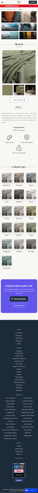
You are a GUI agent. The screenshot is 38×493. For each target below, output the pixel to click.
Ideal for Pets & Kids (19, 366)
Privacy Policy (19, 449)
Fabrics (9, 9)
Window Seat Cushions (10, 438)
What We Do (19, 338)
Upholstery (19, 341)
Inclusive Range (28, 37)
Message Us (19, 335)
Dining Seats (10, 407)
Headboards (10, 412)
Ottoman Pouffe (10, 415)
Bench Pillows (28, 398)
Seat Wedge (10, 427)
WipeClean (10, 37)
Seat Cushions (28, 424)
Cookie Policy (19, 451)
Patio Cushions (27, 418)
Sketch (15, 9)
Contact (19, 446)
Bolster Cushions (10, 401)
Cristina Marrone (19, 361)
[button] (2, 2)
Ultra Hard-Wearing (19, 382)
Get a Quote (19, 333)
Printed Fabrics (19, 377)
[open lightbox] (19, 66)
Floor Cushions (27, 407)
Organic (19, 372)
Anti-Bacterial (19, 353)
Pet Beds (10, 421)
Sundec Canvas (19, 380)
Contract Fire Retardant (19, 358)
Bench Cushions (10, 398)
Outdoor (10, 29)
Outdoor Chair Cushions (28, 415)
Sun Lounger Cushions (10, 433)
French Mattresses (10, 410)
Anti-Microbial (19, 356)
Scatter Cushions (10, 424)
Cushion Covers (27, 404)
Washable (28, 29)
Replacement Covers (28, 421)
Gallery (19, 344)
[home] (19, 2)
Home (3, 9)
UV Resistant (19, 385)
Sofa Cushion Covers (28, 427)
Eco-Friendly (19, 364)
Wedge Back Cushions (10, 436)
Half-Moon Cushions (28, 410)
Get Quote (33, 2)
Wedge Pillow (28, 436)
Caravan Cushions (28, 401)
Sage (20, 9)
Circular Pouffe (10, 404)
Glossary (19, 454)
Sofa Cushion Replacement (10, 430)
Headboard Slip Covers (27, 412)
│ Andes (9, 20)
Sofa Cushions (28, 430)
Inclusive (19, 369)
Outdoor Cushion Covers (10, 418)
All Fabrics (19, 351)
